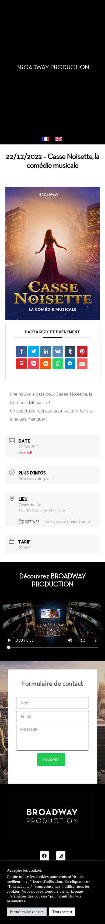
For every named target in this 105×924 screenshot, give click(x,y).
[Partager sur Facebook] (21, 351)
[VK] (57, 351)
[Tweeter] (33, 351)
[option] (59, 139)
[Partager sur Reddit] (45, 363)
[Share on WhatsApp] (57, 363)
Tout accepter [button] (62, 912)
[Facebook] (44, 855)
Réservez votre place (36, 479)
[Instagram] (60, 855)
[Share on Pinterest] (82, 351)
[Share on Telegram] (70, 363)
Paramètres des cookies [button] (26, 912)
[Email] (82, 363)
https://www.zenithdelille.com (65, 521)
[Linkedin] (45, 351)
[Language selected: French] (54, 139)
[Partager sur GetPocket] (33, 363)
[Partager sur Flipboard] (21, 363)
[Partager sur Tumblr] (70, 351)
